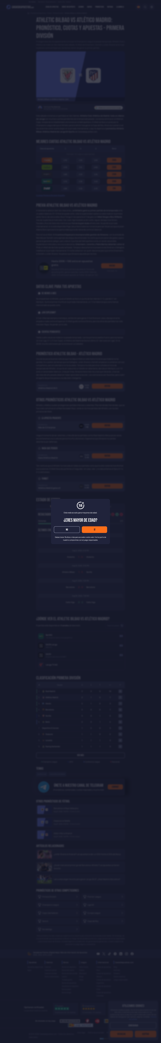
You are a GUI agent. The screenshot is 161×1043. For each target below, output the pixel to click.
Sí (94, 529)
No (67, 529)
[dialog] (80, 521)
